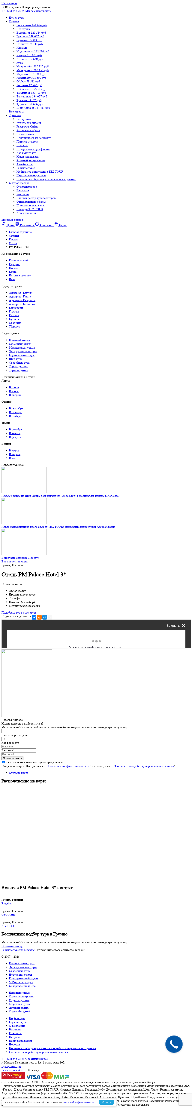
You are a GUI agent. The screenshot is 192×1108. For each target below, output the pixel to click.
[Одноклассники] (39, 617)
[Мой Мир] (44, 617)
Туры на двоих (18, 370)
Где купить (23, 119)
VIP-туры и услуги (21, 982)
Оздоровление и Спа (22, 986)
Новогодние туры (20, 974)
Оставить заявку (12, 946)
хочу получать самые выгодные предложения (34, 762)
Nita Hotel (8, 926)
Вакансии (22, 190)
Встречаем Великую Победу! (20, 557)
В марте (14, 450)
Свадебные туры (19, 362)
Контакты (22, 194)
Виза (12, 279)
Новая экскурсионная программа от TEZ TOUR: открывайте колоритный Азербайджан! (58, 526)
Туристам (15, 115)
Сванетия (15, 323)
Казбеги (14, 315)
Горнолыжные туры (21, 355)
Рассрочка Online (27, 126)
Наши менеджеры (27, 156)
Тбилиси (14, 326)
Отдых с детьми (19, 1000)
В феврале (15, 437)
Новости (22, 145)
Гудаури (14, 311)
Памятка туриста (27, 141)
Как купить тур (26, 153)
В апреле (14, 454)
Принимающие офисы (30, 205)
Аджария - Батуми (20, 292)
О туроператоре (19, 183)
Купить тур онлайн (28, 123)
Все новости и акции (15, 561)
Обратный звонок (36, 1058)
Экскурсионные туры (23, 351)
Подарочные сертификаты (33, 149)
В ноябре (15, 416)
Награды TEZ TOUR (29, 209)
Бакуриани (16, 307)
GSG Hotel (8, 914)
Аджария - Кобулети (22, 304)
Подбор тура (17, 1018)
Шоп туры (15, 359)
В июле (14, 391)
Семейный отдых (20, 344)
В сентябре (16, 408)
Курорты (14, 264)
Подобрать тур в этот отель (19, 612)
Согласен (106, 1102)
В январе (14, 433)
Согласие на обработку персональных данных (46, 179)
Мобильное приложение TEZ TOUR (39, 171)
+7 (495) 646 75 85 (13, 11)
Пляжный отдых (19, 340)
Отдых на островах (21, 996)
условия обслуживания (131, 1082)
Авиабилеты (24, 164)
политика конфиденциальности (93, 1082)
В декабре (15, 429)
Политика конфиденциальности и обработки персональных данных (52, 1048)
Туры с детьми (18, 366)
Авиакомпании (26, 213)
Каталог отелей (19, 260)
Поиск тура (16, 17)
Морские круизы (20, 1004)
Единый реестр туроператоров (36, 198)
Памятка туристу (20, 275)
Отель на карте (18, 772)
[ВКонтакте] (34, 617)
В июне (14, 387)
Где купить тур (11, 1066)
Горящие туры (25, 168)
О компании (17, 1025)
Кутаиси (14, 319)
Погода (13, 268)
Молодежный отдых (22, 347)
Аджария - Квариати (22, 300)
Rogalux (7, 903)
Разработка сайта (12, 1070)
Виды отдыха (25, 134)
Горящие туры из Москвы (18, 950)
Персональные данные (31, 175)
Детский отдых (18, 1007)
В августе (15, 395)
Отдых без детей (19, 1011)
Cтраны (14, 21)
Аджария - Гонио (20, 296)
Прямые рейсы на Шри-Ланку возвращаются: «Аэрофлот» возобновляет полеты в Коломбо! (61, 495)
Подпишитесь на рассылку (33, 138)
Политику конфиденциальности (68, 766)
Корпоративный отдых (23, 978)
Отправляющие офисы (31, 201)
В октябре (15, 412)
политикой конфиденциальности (79, 1102)
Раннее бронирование (30, 160)
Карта (12, 271)
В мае (12, 458)
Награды (14, 1037)
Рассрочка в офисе (28, 130)
